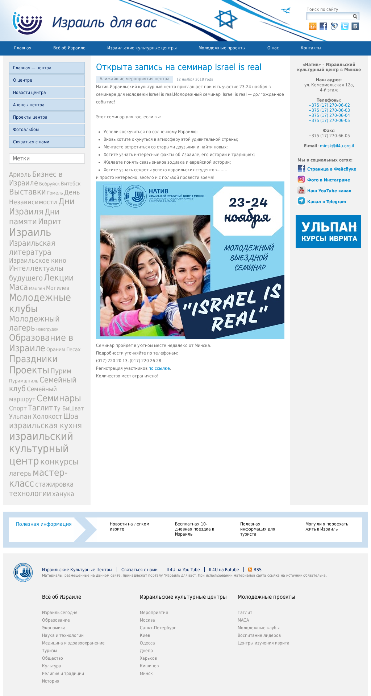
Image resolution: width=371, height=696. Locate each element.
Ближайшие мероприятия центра (135, 78)
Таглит (40, 408)
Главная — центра (32, 67)
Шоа (70, 416)
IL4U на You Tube (183, 569)
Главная (23, 47)
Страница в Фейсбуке (331, 169)
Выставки (27, 191)
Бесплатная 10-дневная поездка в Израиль (194, 529)
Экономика (54, 627)
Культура (51, 665)
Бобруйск (49, 184)
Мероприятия (154, 612)
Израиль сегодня (60, 612)
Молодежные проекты (222, 47)
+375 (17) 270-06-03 (329, 110)
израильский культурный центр (41, 448)
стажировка (54, 484)
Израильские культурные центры (142, 47)
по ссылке (159, 368)
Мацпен (37, 288)
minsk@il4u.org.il (337, 145)
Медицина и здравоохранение (73, 643)
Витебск (71, 184)
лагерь (20, 473)
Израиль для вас (80, 20)
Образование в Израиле (41, 342)
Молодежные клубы (259, 627)
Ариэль (20, 174)
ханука (63, 494)
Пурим (60, 371)
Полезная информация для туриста (257, 529)
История (50, 681)
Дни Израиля (42, 206)
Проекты (29, 370)
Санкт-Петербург (158, 627)
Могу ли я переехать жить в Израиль (326, 526)
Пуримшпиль (23, 381)
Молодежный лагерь (34, 323)
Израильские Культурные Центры (77, 569)
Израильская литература (32, 247)
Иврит (50, 221)
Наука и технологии (63, 635)
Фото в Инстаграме (328, 180)
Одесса (147, 643)
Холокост (47, 416)
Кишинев (149, 665)
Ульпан (20, 416)
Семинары (59, 398)
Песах (73, 349)
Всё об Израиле (69, 47)
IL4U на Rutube (224, 569)
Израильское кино (37, 260)
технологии (30, 493)
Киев (145, 635)
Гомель (55, 193)
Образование (56, 620)
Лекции (59, 277)
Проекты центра (30, 117)
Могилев (57, 287)
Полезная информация (44, 524)
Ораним (55, 349)
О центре (22, 80)
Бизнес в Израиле (36, 178)
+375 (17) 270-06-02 (329, 105)
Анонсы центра (29, 104)
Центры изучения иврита (263, 643)
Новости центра (29, 92)
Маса (18, 287)
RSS (258, 569)
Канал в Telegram (326, 201)
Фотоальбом (26, 129)
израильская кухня (45, 425)
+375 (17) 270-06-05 (329, 120)
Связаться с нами (31, 141)
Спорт (18, 408)
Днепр (146, 650)
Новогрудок (47, 329)
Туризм (49, 650)
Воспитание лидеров (259, 635)
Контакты (311, 47)
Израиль (30, 232)
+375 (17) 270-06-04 (329, 115)
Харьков (148, 658)
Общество (52, 658)
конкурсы (59, 461)
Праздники (33, 358)
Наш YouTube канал (329, 190)
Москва (147, 620)
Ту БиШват (69, 408)
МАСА (243, 620)
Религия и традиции (63, 673)
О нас (273, 47)
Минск (146, 673)
